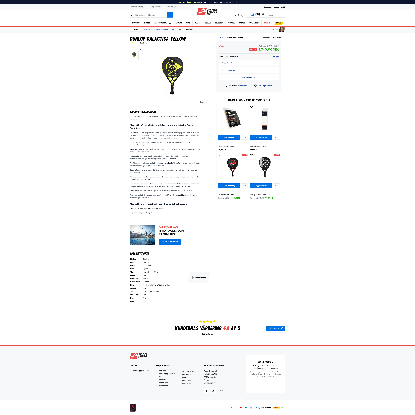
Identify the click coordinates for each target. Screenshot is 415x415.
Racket (147, 23)
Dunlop (165, 30)
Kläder (197, 23)
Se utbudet (233, 2)
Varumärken (254, 23)
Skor (188, 23)
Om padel (231, 23)
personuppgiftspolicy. (267, 376)
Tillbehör (219, 23)
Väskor (179, 23)
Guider (242, 23)
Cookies (220, 390)
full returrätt (242, 86)
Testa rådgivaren (170, 241)
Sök (170, 15)
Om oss (276, 7)
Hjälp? (283, 7)
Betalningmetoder (264, 86)
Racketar (157, 30)
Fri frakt (223, 37)
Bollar (208, 23)
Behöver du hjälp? (271, 30)
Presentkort (267, 7)
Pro (173, 30)
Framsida (136, 23)
